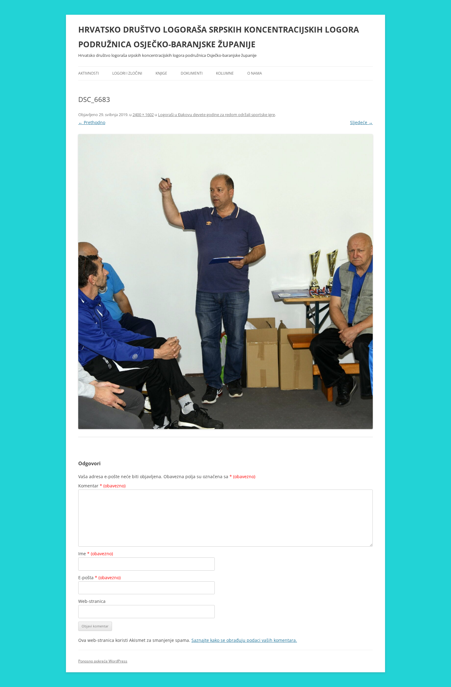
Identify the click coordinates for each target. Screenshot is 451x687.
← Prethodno (91, 122)
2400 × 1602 (143, 114)
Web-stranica (92, 601)
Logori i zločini (127, 73)
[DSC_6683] (225, 281)
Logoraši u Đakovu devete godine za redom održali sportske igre (216, 114)
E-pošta (99, 577)
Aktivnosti (88, 73)
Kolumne (225, 73)
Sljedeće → (361, 122)
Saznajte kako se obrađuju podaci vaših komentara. (244, 640)
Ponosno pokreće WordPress (102, 661)
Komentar (101, 486)
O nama (254, 73)
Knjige (161, 73)
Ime (95, 553)
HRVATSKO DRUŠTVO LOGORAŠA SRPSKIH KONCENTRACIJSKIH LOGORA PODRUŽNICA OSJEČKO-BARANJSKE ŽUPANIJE (218, 37)
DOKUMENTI (191, 73)
